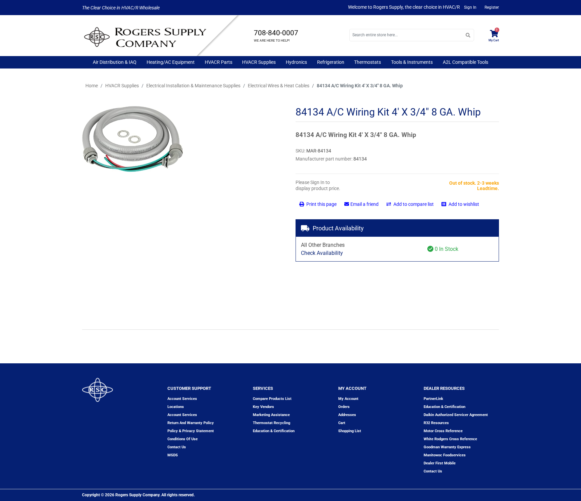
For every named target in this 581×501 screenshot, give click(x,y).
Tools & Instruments (412, 62)
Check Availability (322, 253)
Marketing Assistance (271, 415)
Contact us (176, 447)
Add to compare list (413, 204)
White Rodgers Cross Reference (450, 439)
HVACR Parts (218, 62)
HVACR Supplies (259, 62)
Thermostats (367, 62)
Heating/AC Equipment (171, 62)
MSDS (172, 455)
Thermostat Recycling (271, 423)
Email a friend (364, 204)
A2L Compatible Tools (465, 62)
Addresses (347, 415)
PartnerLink (433, 399)
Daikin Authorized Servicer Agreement (456, 415)
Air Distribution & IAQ (115, 62)
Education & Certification (274, 431)
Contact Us (433, 471)
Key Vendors (263, 407)
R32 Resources (436, 423)
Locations (175, 407)
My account (348, 399)
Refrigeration (330, 62)
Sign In (470, 7)
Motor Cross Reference (443, 431)
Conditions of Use (182, 439)
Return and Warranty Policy (190, 423)
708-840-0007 (276, 33)
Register (492, 7)
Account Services (182, 399)
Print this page (321, 204)
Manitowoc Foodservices (445, 455)
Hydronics (296, 62)
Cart (341, 423)
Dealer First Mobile (440, 463)
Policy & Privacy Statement (190, 431)
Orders (344, 407)
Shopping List (349, 431)
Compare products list (272, 399)
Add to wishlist (463, 204)
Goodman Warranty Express (447, 447)
